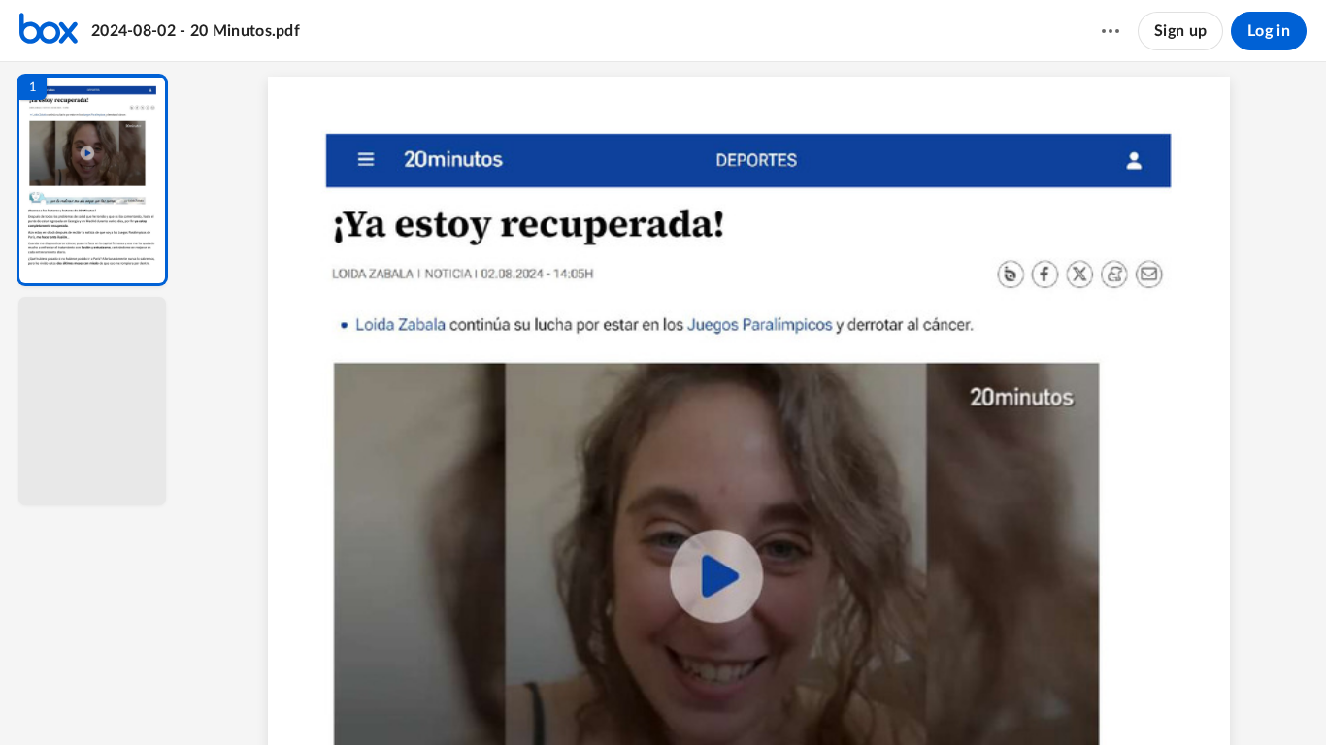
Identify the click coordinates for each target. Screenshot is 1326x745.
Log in (1268, 31)
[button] (92, 180)
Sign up (1180, 31)
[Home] (48, 31)
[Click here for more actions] (1110, 31)
